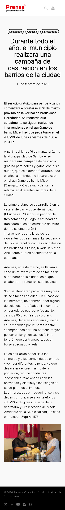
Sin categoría (49, 31)
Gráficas (32, 31)
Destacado (15, 31)
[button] (60, 8)
